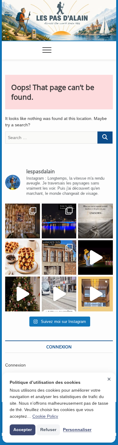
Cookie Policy (45, 416)
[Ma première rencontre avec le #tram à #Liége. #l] (59, 294)
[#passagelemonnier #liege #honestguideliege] (95, 294)
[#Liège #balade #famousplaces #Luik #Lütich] (59, 257)
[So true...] (95, 221)
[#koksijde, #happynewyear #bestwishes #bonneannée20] (95, 257)
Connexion (15, 365)
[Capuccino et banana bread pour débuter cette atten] (22, 221)
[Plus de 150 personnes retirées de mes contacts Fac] (22, 257)
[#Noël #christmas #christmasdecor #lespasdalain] (22, 294)
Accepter (22, 429)
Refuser (48, 429)
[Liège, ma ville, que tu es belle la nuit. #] (59, 221)
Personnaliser (77, 429)
